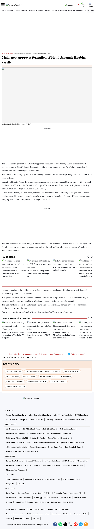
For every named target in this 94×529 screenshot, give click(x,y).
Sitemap (9, 518)
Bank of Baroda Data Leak (15, 386)
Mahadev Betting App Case (37, 381)
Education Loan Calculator (73, 465)
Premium (10, 11)
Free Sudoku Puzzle (52, 479)
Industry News (65, 497)
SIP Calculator (82, 461)
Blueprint (39, 11)
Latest (17, 11)
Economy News (32, 502)
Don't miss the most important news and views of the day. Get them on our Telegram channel (47, 354)
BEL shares (80, 442)
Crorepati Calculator (33, 461)
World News (53, 497)
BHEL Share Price (36, 419)
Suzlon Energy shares (38, 447)
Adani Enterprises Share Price (40, 415)
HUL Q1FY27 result (50, 429)
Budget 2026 (10, 483)
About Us (22, 509)
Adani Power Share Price (62, 415)
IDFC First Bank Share (31, 429)
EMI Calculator (68, 461)
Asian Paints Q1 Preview (15, 442)
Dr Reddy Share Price (54, 419)
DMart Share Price (55, 447)
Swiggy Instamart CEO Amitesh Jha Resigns (55, 376)
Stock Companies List (14, 479)
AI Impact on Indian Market (16, 447)
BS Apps (36, 518)
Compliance (56, 513)
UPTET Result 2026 (30, 451)
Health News (19, 502)
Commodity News (60, 493)
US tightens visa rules (65, 442)
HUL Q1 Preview (29, 376)
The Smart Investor (59, 11)
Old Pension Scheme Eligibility (17, 438)
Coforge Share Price (67, 429)
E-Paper (24, 11)
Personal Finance (24, 497)
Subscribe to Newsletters (34, 479)
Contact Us (67, 513)
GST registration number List (38, 513)
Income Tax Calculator (14, 461)
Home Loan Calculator (51, 465)
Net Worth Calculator (52, 461)
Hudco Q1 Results (38, 438)
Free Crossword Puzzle (71, 479)
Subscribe (18, 518)
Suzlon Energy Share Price (16, 415)
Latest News (10, 493)
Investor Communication (15, 513)
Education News (80, 497)
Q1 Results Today (12, 376)
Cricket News (11, 497)
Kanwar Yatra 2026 (13, 451)
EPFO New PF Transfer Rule (17, 433)
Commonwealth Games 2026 (61, 433)
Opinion (47, 11)
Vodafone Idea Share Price (74, 419)
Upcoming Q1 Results (58, 381)
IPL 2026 (21, 483)
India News (9, 53)
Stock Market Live (13, 429)
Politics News (56, 502)
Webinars (71, 11)
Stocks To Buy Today (71, 371)
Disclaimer (65, 509)
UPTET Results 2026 (13, 371)
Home (4, 11)
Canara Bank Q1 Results (14, 381)
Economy (79, 11)
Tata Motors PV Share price (16, 419)
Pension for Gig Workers (39, 433)
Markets (31, 11)
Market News (36, 493)
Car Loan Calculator (33, 465)
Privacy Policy (40, 509)
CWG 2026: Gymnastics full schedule (41, 442)
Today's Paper (11, 509)
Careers (27, 518)
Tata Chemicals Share (73, 447)
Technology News (40, 497)
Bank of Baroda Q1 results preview (61, 438)
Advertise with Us (80, 513)
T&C (30, 509)
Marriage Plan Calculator (15, 470)
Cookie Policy (53, 509)
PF (85, 11)
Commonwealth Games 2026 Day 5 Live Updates (43, 371)
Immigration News (76, 493)
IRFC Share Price (81, 415)
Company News (23, 493)
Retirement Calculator (14, 465)
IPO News (47, 493)
